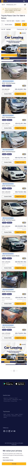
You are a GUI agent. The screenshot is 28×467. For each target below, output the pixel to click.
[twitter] (12, 431)
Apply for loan (20, 93)
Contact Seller (8, 93)
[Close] (25, 9)
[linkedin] (9, 431)
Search (18, 24)
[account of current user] (25, 5)
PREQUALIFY (12, 4)
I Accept (14, 463)
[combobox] (6, 1)
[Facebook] (4, 431)
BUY (3, 4)
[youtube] (14, 431)
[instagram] (7, 431)
